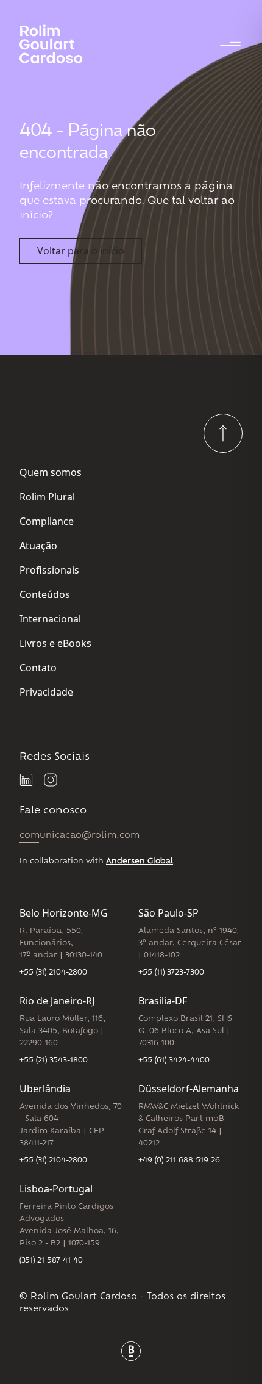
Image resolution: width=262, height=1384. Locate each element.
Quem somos (50, 472)
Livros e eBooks (55, 643)
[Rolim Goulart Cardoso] (60, 43)
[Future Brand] (131, 1351)
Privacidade (46, 692)
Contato (38, 667)
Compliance (46, 521)
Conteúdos (44, 594)
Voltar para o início (80, 251)
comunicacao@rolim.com (79, 835)
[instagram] (51, 780)
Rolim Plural (47, 496)
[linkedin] (26, 780)
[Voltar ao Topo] (223, 433)
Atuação (38, 545)
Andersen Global (139, 861)
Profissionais (49, 570)
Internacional (50, 618)
